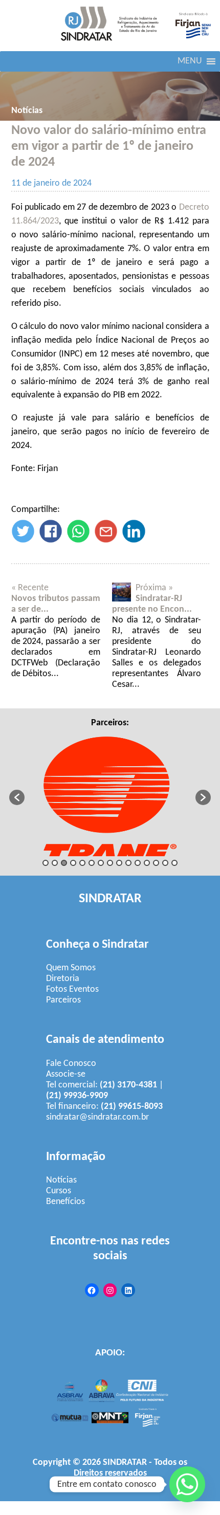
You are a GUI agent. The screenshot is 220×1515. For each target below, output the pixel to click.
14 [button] (165, 863)
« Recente (30, 588)
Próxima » (154, 588)
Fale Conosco (71, 1063)
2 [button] (55, 863)
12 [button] (147, 863)
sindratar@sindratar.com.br (97, 1117)
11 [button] (138, 863)
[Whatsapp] (187, 1484)
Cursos (58, 1191)
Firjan (144, 1484)
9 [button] (119, 863)
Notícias (26, 110)
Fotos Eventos (72, 989)
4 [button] (73, 863)
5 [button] (82, 863)
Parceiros (63, 1000)
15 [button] (174, 863)
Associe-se (65, 1074)
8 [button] (110, 863)
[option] (110, 792)
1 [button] (45, 863)
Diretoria (62, 978)
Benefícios (65, 1201)
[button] (190, 61)
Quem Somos (71, 968)
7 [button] (101, 863)
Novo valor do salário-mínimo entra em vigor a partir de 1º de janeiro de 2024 (108, 146)
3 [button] (64, 863)
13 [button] (156, 863)
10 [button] (128, 863)
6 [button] (92, 863)
